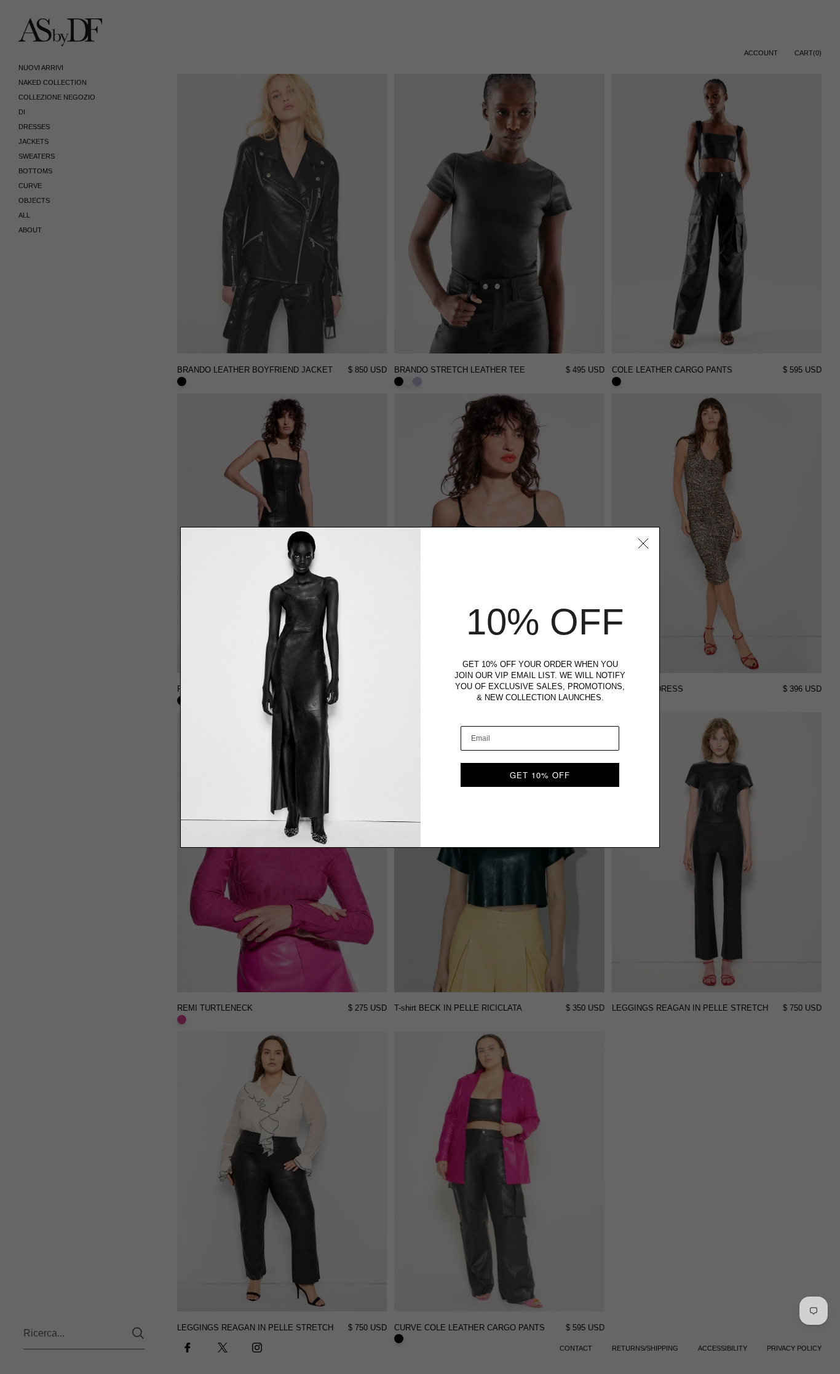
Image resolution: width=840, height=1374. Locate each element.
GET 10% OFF (540, 775)
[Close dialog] (643, 543)
